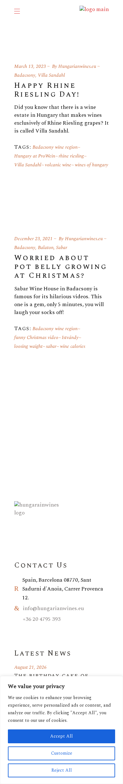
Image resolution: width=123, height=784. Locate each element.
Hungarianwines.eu (77, 66)
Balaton (46, 247)
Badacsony (24, 75)
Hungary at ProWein (34, 156)
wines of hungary (91, 165)
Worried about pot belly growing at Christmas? (60, 266)
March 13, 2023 (30, 66)
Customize (61, 753)
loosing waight (28, 346)
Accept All (61, 736)
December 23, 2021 (33, 238)
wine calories (72, 346)
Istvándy (70, 337)
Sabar (61, 247)
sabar (51, 346)
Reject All (61, 770)
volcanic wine (58, 165)
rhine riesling (71, 156)
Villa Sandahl (51, 75)
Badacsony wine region (55, 147)
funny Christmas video (36, 337)
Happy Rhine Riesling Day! (47, 90)
